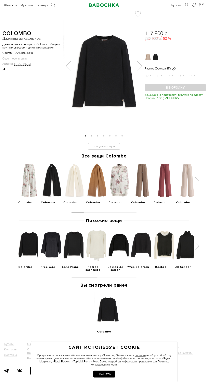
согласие (140, 355)
